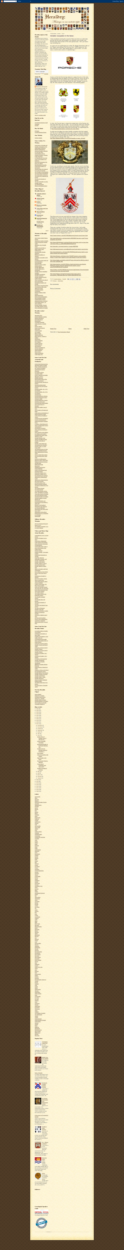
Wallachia (37, 1027)
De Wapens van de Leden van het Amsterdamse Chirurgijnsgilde (41, 262)
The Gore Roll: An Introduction (41, 173)
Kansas (36, 902)
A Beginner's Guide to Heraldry (41, 240)
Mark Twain (37, 923)
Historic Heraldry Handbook (41, 679)
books (36, 816)
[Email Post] (68, 278)
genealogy (37, 869)
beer (36, 810)
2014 (37, 783)
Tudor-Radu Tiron (39, 354)
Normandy (37, 958)
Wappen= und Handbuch (40, 505)
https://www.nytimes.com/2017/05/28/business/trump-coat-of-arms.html (69, 235)
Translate (46, 73)
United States (38, 1021)
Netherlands (37, 947)
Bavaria (36, 809)
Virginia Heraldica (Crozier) (41, 498)
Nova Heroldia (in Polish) (40, 298)
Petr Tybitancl (38, 341)
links (36, 912)
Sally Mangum (38, 346)
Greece (36, 877)
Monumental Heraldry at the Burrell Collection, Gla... (42, 746)
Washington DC (38, 1029)
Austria (36, 807)
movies (36, 940)
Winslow (36, 1034)
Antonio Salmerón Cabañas (41, 316)
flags (36, 862)
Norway (36, 961)
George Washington (39, 870)
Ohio (36, 962)
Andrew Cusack (40, 198)
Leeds (36, 909)
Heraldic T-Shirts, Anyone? (44, 1128)
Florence (37, 863)
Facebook (37, 124)
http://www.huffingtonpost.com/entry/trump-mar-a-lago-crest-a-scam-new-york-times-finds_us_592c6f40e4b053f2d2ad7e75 (69, 243)
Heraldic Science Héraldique (41, 271)
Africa (36, 798)
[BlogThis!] (73, 279)
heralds (36, 881)
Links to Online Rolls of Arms (41, 454)
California (37, 819)
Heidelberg (37, 880)
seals (36, 985)
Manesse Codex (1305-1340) (41, 460)
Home (70, 328)
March (39, 774)
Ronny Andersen (38, 344)
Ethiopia (36, 858)
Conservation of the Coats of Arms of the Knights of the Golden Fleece (41, 548)
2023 (37, 713)
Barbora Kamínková (39, 318)
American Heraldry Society (41, 802)
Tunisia (36, 1017)
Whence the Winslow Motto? (41, 185)
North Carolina (38, 960)
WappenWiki (37, 516)
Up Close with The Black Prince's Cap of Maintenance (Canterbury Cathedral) (41, 619)
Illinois (36, 890)
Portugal (36, 976)
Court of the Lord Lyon (42, 208)
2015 (37, 781)
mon (36, 937)
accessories (37, 796)
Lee (35, 908)
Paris (36, 972)
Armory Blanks (38, 694)
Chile (36, 824)
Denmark (37, 845)
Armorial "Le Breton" (39, 380)
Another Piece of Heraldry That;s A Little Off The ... (41, 738)
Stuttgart (36, 1000)
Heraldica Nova (40, 221)
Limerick (36, 911)
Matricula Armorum (39, 295)
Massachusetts (38, 926)
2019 (37, 720)
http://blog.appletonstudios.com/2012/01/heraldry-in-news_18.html (67, 138)
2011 (37, 787)
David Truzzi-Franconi (40, 328)
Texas (36, 1010)
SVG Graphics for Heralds (40, 702)
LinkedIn (36, 125)
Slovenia (36, 990)
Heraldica (37, 273)
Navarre (36, 944)
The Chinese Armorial (39, 488)
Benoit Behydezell (39, 319)
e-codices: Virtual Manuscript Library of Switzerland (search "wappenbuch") (41, 425)
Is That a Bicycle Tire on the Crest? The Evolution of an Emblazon (41, 159)
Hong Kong (37, 883)
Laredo (36, 905)
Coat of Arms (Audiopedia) (40, 541)
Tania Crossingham (39, 353)
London (36, 915)
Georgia (36, 872)
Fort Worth (37, 866)
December (39, 725)
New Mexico (37, 953)
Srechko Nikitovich (39, 349)
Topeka (36, 1016)
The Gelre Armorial (39, 489)
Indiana (36, 891)
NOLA (43, 1173)
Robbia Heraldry (38, 681)
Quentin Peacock (38, 343)
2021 (37, 717)
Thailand (36, 1011)
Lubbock (37, 918)
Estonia (36, 856)
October (39, 728)
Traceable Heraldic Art (40, 704)
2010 (37, 789)
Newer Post (53, 328)
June (38, 735)
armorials (37, 803)
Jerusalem (37, 901)
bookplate (37, 814)
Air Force (37, 799)
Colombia (37, 833)
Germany (37, 873)
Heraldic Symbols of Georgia (41, 674)
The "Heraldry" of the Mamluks (41, 172)
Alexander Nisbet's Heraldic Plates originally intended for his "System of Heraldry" (41, 367)
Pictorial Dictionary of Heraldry (41, 701)
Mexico (36, 930)
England (36, 855)
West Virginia (37, 1031)
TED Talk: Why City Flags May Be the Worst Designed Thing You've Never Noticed (41, 590)
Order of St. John (38, 967)
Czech (36, 841)
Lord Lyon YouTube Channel (41, 587)
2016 (37, 779)
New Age (37, 950)
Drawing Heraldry (38, 550)
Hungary (37, 888)
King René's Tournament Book (41, 285)
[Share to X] (75, 279)
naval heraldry (38, 943)
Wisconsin (37, 1035)
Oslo (36, 970)
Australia (37, 806)
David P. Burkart (38, 326)
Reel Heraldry (40, 753)
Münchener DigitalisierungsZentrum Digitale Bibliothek (40, 467)
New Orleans (38, 954)
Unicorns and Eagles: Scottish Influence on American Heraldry (41, 612)
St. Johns (37, 997)
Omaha (36, 965)
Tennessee (37, 1009)
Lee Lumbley (37, 332)
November (39, 727)
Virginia (36, 1024)
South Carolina (38, 993)
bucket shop (37, 817)
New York (37, 955)
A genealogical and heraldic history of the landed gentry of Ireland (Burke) (41, 641)
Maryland (37, 925)
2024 (37, 712)
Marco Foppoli (38, 333)
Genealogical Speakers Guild (41, 122)
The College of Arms (39, 592)
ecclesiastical (38, 849)
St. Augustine (37, 996)
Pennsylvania (38, 974)
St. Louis (37, 999)
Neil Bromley (37, 339)
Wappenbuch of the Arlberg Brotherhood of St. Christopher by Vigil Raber (41, 513)
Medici (36, 928)
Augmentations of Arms (40, 153)
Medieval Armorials (39, 464)
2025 (37, 710)
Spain (36, 995)
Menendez (37, 929)
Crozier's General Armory (40, 419)
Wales (36, 1025)
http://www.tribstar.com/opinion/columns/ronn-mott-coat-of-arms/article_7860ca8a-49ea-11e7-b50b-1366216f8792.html (65, 274)
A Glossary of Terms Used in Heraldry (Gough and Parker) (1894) (41, 645)
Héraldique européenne (40, 274)
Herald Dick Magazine (42, 218)
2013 (37, 784)
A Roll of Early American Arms (41, 364)
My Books (37, 131)
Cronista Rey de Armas (40, 837)
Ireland (36, 894)
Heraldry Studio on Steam (40, 699)
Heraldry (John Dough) (40, 562)
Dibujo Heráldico (41, 211)
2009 (37, 791)
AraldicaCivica (38, 250)
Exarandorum (40, 215)
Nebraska (37, 946)
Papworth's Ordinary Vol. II (40, 474)
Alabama (37, 800)
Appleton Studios (38, 137)
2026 (37, 708)
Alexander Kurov (38, 315)
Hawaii (36, 879)
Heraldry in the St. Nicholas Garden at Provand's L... (42, 750)
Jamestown (37, 898)
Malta (36, 922)
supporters (37, 1003)
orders (36, 968)
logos (36, 914)
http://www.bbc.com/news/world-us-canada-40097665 (64, 246)
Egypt (36, 852)
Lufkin (36, 919)
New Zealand (38, 957)
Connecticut (37, 835)
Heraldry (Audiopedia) (39, 560)
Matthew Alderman (39, 334)
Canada (36, 820)
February (39, 776)
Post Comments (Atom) (64, 332)
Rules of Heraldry (38, 1072)
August (39, 731)
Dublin (36, 848)
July (38, 733)
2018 (37, 722)
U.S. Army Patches (39, 527)
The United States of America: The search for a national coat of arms (41, 176)
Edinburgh (37, 851)
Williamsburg (37, 1032)
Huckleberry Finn (38, 886)
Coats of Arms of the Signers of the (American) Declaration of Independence (41, 544)
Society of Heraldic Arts (40, 347)
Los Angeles (37, 916)
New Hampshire (38, 951)
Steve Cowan (38, 351)
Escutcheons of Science (40, 428)
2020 (37, 718)
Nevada (36, 948)
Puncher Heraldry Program (41, 305)
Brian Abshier (38, 321)
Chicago (36, 823)
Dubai (36, 847)
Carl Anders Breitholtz (39, 322)
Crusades (37, 838)
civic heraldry (38, 826)
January (39, 778)
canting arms (37, 821)
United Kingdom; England (40, 1020)
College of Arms (38, 831)
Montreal (37, 939)
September (40, 730)
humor (36, 887)
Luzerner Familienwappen (40, 459)
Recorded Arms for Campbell (41, 475)
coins (36, 830)
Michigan (37, 932)
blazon (36, 813)
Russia (36, 982)
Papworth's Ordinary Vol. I (40, 473)
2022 (37, 715)
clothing (36, 828)
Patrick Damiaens (39, 340)
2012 (37, 786)
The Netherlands (38, 1014)
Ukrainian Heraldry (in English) (41, 496)
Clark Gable (37, 827)
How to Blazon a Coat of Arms (41, 571)
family (36, 859)
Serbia (36, 988)
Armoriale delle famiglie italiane (41, 403)
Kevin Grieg (37, 329)
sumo (36, 1002)
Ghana (36, 874)
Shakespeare (38, 989)
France (36, 867)
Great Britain (37, 876)
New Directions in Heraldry (41, 165)
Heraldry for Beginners (40, 675)
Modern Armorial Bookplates (41, 296)
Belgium (36, 812)
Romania (37, 978)
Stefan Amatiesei (38, 350)
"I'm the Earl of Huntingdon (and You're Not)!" (41, 765)
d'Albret (36, 842)
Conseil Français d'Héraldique (41, 418)
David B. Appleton (42, 86)
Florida (36, 865)
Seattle (36, 986)
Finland (36, 861)
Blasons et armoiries (41, 205)
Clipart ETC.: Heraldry (39, 698)
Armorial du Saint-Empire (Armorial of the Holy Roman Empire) (41, 386)
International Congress (40, 893)
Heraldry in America (39, 275)
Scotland (37, 983)
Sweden (36, 1004)
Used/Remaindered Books (40, 132)
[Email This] (70, 279)
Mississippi (37, 935)
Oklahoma (37, 964)
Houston (36, 884)
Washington (37, 1028)
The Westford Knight (39, 184)
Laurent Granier (38, 330)
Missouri (36, 936)
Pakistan (37, 971)
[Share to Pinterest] (79, 279)
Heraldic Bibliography (39, 267)
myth (36, 942)
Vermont (36, 1023)
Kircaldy (36, 904)
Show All (47, 230)
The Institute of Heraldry (40, 1013)
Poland (36, 975)
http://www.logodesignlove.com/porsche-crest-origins (65, 128)
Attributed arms (38, 805)
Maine (36, 921)
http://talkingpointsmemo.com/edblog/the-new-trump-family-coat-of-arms (69, 249)
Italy (36, 895)
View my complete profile (40, 115)
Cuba (36, 840)
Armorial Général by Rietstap (41, 396)
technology (37, 1007)
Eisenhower (37, 854)
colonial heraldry (38, 834)
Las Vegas (37, 907)
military (36, 933)
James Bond (37, 897)
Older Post (86, 328)
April (38, 773)
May (38, 771)
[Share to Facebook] (77, 279)
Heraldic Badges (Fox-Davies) (41, 672)
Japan (36, 900)
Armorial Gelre (38, 394)
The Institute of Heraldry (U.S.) (41, 526)
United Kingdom (38, 1018)
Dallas (36, 844)
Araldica (39, 201)
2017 (37, 723)
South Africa (37, 992)
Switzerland (37, 1006)
